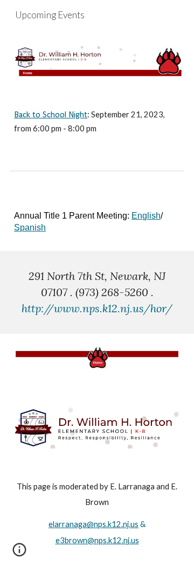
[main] (97, 122)
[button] (19, 553)
